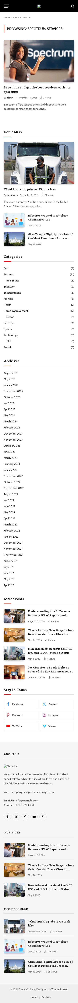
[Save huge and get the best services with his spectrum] (39, 61)
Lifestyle (9, 323)
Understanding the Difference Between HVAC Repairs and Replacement (49, 615)
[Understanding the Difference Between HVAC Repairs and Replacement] (14, 616)
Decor (10, 317)
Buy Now (46, 997)
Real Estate (12, 280)
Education (9, 286)
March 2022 (10, 524)
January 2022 (11, 536)
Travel (7, 347)
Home (7, 17)
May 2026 (9, 379)
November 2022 (13, 476)
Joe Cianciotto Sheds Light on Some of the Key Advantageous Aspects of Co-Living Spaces (49, 671)
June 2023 (9, 451)
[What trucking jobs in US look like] (39, 163)
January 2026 (11, 385)
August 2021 (10, 561)
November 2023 (13, 439)
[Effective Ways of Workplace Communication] (14, 220)
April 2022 (9, 518)
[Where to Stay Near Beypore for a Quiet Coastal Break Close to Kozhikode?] (14, 635)
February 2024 (12, 427)
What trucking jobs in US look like (30, 189)
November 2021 (13, 548)
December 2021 (13, 542)
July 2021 (8, 567)
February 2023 (12, 464)
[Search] (72, 6)
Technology (11, 335)
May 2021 (9, 579)
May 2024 (9, 415)
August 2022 (11, 494)
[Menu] (6, 6)
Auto (6, 268)
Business (9, 274)
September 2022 (14, 488)
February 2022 (12, 530)
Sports (8, 329)
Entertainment (12, 292)
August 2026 (11, 373)
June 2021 (9, 573)
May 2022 (9, 512)
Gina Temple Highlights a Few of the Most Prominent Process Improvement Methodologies (50, 238)
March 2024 (10, 421)
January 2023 (11, 470)
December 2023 (13, 433)
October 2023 (12, 445)
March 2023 (10, 458)
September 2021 (13, 555)
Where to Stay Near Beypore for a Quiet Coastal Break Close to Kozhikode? (51, 634)
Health (7, 304)
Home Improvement (16, 311)
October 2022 (12, 482)
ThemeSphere (59, 989)
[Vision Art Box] (39, 6)
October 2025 (12, 397)
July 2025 (9, 403)
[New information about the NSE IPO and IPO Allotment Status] (14, 653)
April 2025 (9, 409)
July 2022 (9, 500)
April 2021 (9, 585)
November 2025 (13, 391)
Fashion (8, 298)
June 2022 (9, 506)
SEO (9, 341)
